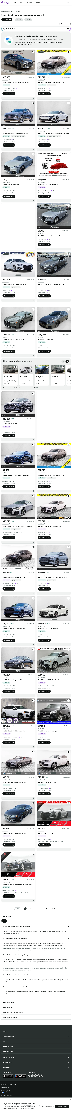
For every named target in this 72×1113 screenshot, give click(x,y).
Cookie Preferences (6, 1095)
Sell (21, 2)
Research (29, 2)
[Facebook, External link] (32, 1075)
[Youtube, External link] (35, 1075)
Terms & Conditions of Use (8, 1084)
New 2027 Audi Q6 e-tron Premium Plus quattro (41, 380)
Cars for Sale (9, 11)
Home (3, 11)
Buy (15, 2)
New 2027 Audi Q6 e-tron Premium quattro (25, 380)
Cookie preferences (46, 1106)
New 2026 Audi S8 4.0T (57, 379)
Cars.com (28, 1105)
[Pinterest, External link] (42, 1075)
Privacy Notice (5, 1087)
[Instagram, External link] (38, 1075)
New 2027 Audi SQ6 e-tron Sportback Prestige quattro (10, 380)
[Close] (70, 1100)
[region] (36, 1105)
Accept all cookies (62, 1106)
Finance (38, 2)
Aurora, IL (17, 11)
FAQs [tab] (4, 921)
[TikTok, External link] (29, 1075)
